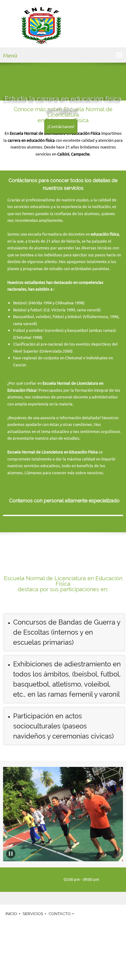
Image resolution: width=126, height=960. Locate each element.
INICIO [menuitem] (11, 913)
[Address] (49, 879)
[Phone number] (31, 879)
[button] (10, 853)
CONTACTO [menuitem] (60, 913)
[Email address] (40, 879)
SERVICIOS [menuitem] (33, 913)
